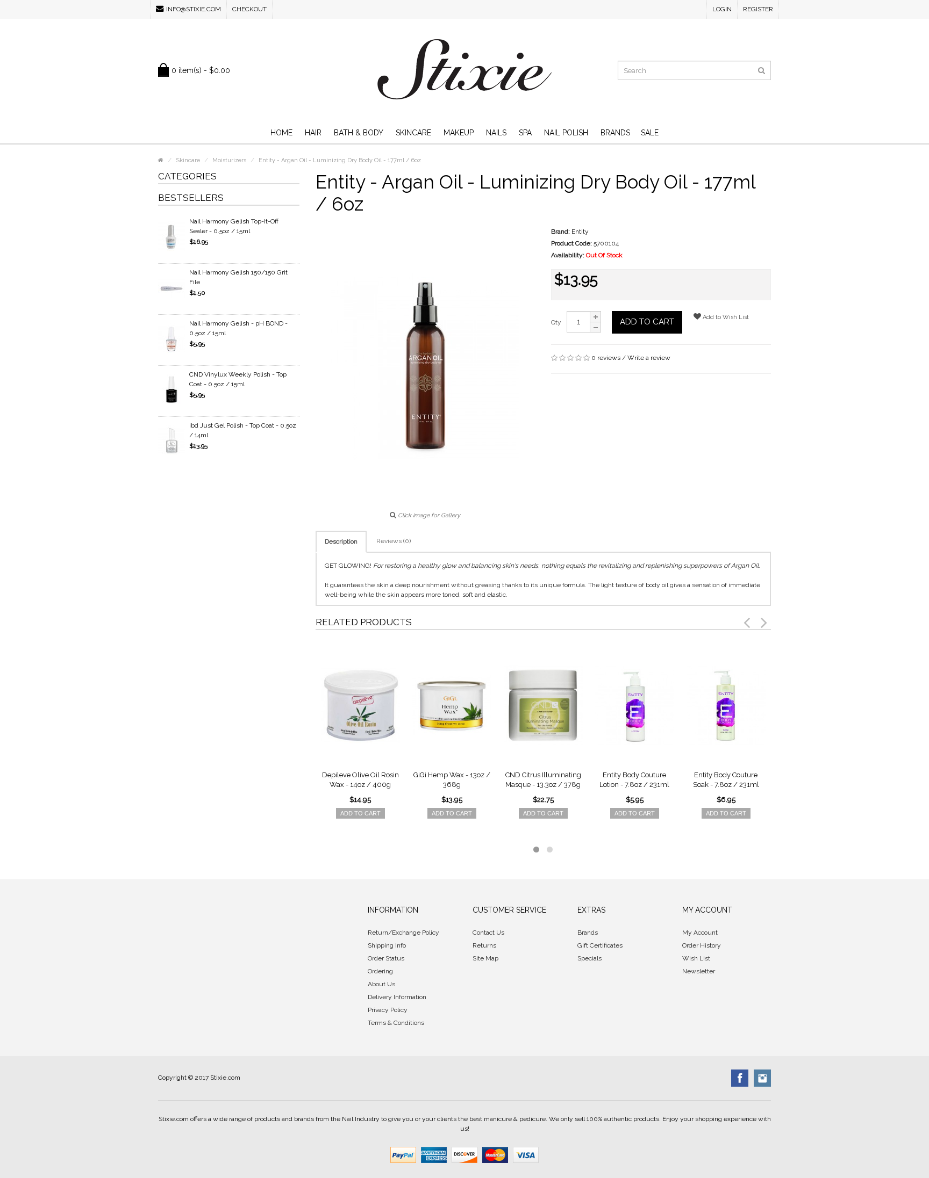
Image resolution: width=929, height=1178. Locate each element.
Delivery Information (397, 997)
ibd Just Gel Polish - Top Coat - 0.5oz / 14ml (242, 430)
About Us (381, 984)
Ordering (380, 971)
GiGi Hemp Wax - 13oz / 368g (451, 780)
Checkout (249, 9)
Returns (484, 945)
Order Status (386, 958)
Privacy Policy (388, 1010)
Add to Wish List (725, 317)
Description (341, 541)
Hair (313, 132)
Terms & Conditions (396, 1023)
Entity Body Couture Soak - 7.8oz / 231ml (726, 780)
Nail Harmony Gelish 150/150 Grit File (238, 277)
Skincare (413, 132)
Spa (525, 132)
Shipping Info (387, 945)
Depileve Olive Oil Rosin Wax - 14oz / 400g (360, 780)
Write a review (648, 358)
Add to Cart (647, 322)
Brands (615, 132)
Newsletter (698, 971)
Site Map (485, 958)
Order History (701, 945)
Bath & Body (358, 132)
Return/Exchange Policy (403, 932)
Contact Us (488, 932)
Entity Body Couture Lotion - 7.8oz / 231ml (634, 780)
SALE (650, 132)
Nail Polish (566, 132)
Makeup (459, 132)
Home (281, 132)
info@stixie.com (193, 9)
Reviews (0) (393, 541)
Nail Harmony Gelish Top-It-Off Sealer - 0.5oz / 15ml (233, 226)
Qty (556, 322)
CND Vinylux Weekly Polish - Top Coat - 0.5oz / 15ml (238, 379)
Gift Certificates (600, 945)
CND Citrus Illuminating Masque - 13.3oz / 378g (543, 780)
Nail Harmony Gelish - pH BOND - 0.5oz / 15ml (238, 328)
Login (722, 9)
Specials (589, 958)
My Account (700, 932)
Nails (496, 132)
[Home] (160, 160)
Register (758, 9)
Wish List (696, 958)
